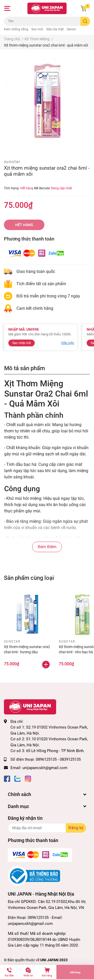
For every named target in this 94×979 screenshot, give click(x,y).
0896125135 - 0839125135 (58, 759)
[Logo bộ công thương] (34, 875)
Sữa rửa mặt (55, 29)
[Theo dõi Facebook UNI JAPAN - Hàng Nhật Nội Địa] (7, 778)
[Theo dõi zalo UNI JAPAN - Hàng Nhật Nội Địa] (17, 778)
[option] (47, 101)
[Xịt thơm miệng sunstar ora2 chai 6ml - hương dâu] (27, 613)
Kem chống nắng (16, 29)
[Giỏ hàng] (83, 8)
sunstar (12, 161)
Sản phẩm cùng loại (29, 577)
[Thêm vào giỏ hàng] (46, 664)
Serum (71, 29)
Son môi (37, 29)
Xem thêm (47, 546)
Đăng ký (76, 827)
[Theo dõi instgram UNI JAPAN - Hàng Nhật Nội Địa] (28, 778)
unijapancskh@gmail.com (44, 767)
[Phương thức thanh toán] (36, 252)
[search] (85, 21)
